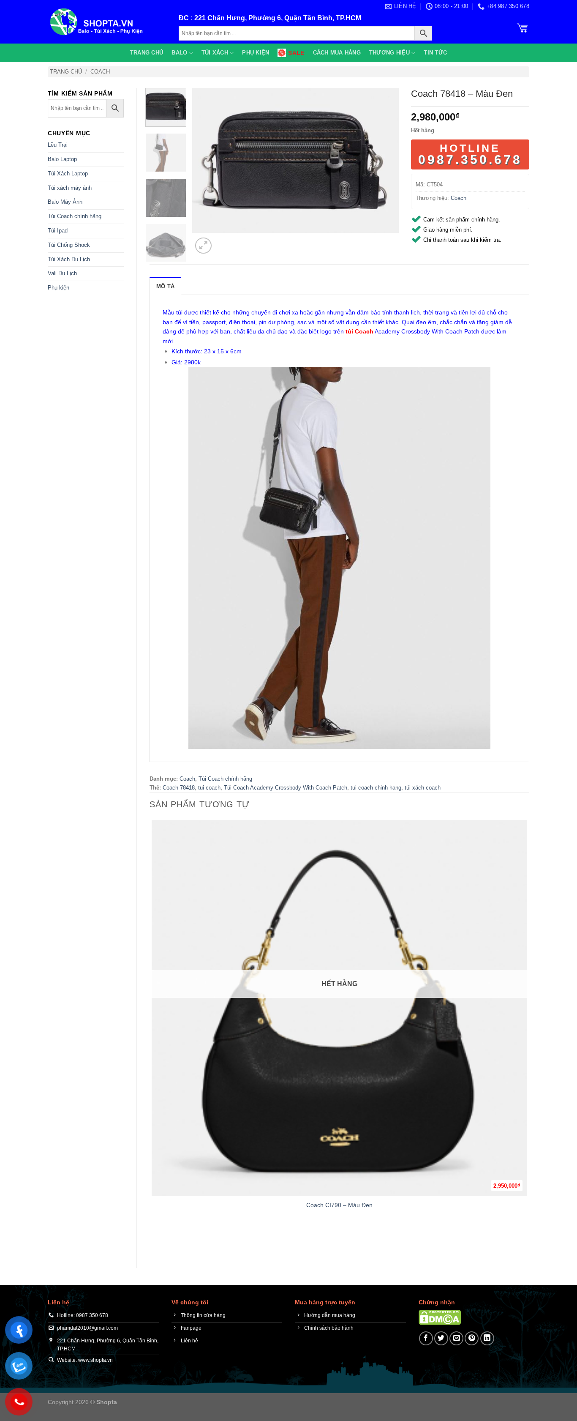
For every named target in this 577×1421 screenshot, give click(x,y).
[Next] (223, 241)
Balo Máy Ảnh (65, 202)
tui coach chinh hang (376, 787)
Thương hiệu (389, 52)
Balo (179, 52)
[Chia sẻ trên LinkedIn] (487, 1338)
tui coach (209, 787)
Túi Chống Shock (69, 245)
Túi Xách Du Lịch (69, 259)
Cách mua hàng (337, 52)
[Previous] (153, 1240)
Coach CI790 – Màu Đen (339, 1205)
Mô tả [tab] (165, 286)
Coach (100, 71)
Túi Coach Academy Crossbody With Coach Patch (285, 787)
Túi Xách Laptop (68, 173)
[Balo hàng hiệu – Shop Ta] (107, 21)
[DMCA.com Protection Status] (440, 1316)
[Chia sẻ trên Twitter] (441, 1338)
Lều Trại (58, 145)
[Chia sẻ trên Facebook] (426, 1338)
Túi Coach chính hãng (74, 216)
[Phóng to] (203, 246)
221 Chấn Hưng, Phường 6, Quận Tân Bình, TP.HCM (277, 18)
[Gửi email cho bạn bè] (456, 1338)
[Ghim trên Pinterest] (472, 1338)
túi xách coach (423, 787)
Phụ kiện (255, 52)
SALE (296, 52)
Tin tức (435, 52)
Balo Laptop (62, 159)
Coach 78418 (179, 787)
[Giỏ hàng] (522, 27)
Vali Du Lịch (62, 273)
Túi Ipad (58, 230)
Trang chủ (146, 52)
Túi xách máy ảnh (70, 188)
